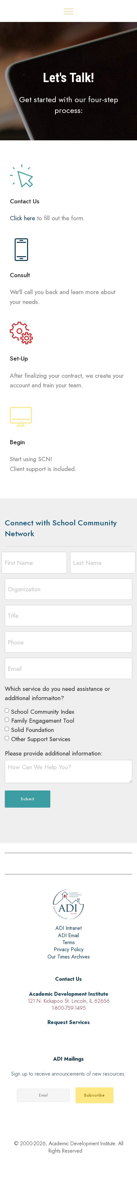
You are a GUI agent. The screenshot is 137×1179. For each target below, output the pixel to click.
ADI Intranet (68, 928)
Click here (22, 218)
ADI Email (68, 935)
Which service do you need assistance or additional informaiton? (57, 693)
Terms (68, 942)
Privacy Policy (68, 949)
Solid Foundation (32, 729)
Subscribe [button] (94, 1095)
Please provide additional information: (53, 753)
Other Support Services (40, 738)
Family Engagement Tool (42, 720)
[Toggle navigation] (69, 11)
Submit (27, 799)
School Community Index (42, 711)
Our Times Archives (68, 956)
